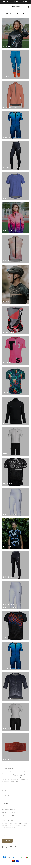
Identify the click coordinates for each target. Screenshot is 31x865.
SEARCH (4, 790)
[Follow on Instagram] (7, 847)
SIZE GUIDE (5, 793)
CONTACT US (5, 795)
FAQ (3, 798)
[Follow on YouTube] (11, 847)
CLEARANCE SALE (15, 2)
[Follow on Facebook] (2, 847)
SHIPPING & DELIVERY (8, 812)
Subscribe (7, 840)
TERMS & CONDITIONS (8, 810)
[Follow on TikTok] (15, 847)
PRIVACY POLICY (6, 807)
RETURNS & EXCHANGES (9, 815)
